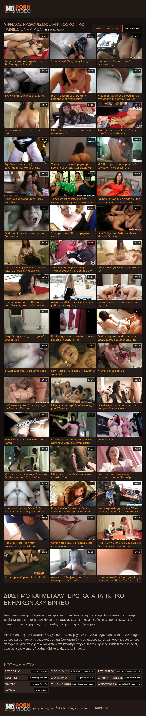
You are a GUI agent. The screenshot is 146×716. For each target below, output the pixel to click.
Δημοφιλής (132, 28)
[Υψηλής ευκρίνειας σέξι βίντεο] (17, 707)
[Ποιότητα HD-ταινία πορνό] (18, 9)
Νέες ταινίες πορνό (107, 28)
